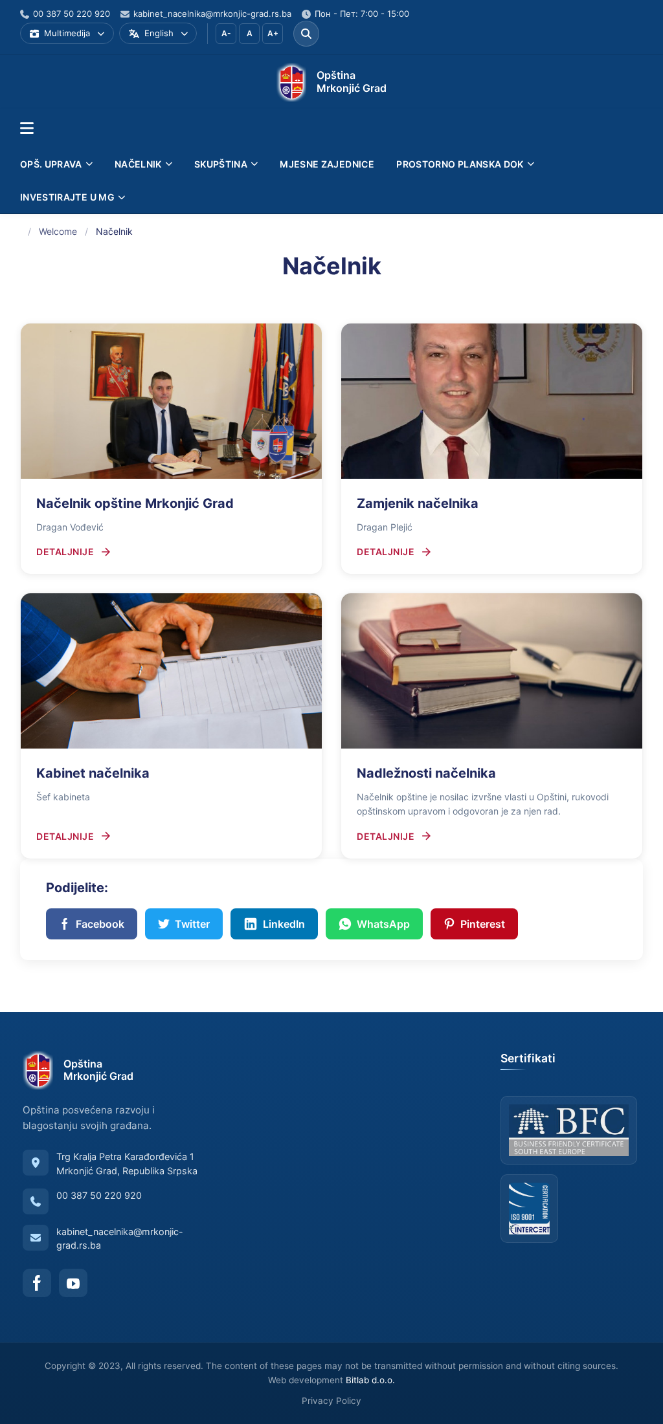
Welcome (58, 231)
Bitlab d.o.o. (370, 1380)
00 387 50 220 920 (99, 1195)
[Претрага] (306, 34)
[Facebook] (37, 1283)
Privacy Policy (331, 1401)
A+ (272, 33)
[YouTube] (73, 1283)
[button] (27, 128)
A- (226, 33)
